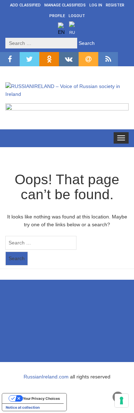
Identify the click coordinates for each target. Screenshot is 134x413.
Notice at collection (23, 407)
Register (115, 5)
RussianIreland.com (46, 377)
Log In (95, 5)
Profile (57, 16)
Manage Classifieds (65, 5)
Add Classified (25, 5)
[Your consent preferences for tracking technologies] (121, 400)
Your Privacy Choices (41, 398)
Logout (77, 16)
